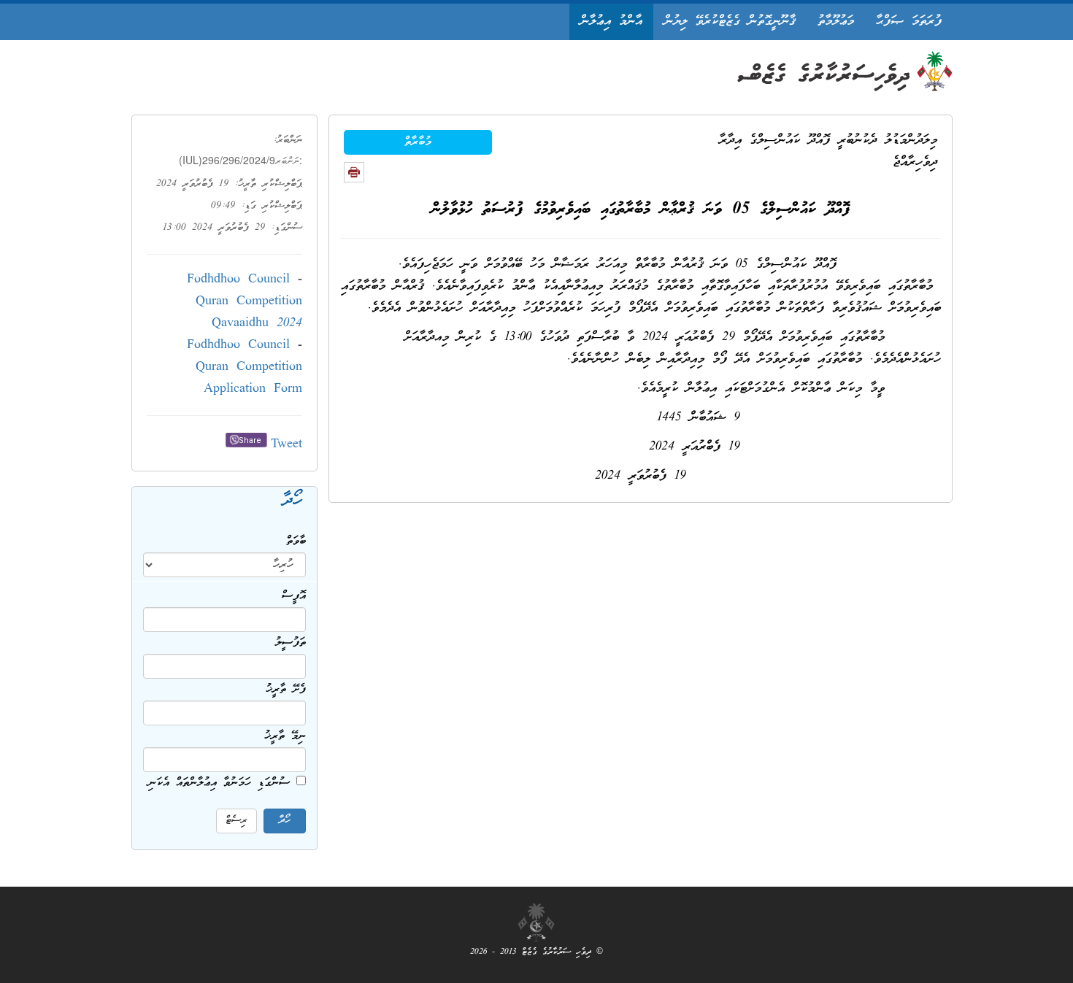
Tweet (286, 445)
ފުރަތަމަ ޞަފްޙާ (909, 21)
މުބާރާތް (417, 142)
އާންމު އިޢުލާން (611, 21)
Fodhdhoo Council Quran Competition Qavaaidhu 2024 (244, 302)
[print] (354, 172)
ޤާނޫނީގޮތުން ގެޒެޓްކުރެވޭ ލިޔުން (730, 21)
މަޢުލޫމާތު (836, 21)
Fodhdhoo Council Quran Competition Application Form (244, 367)
